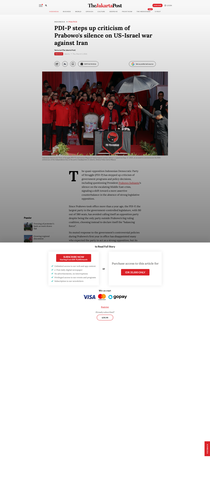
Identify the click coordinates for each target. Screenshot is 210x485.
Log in (105, 317)
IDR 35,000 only (135, 272)
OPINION (89, 11)
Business (67, 11)
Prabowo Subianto (129, 182)
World (78, 11)
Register (105, 307)
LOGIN (169, 5)
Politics (73, 22)
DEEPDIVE (113, 11)
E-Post (158, 11)
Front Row (127, 11)
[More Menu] (40, 5)
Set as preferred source (144, 64)
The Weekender (144, 11)
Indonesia (54, 11)
